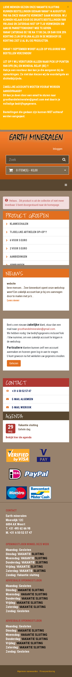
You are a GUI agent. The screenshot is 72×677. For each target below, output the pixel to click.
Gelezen (13, 363)
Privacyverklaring (47, 671)
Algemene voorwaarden (27, 671)
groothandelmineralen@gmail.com (36, 328)
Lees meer (13, 300)
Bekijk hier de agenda (18, 437)
